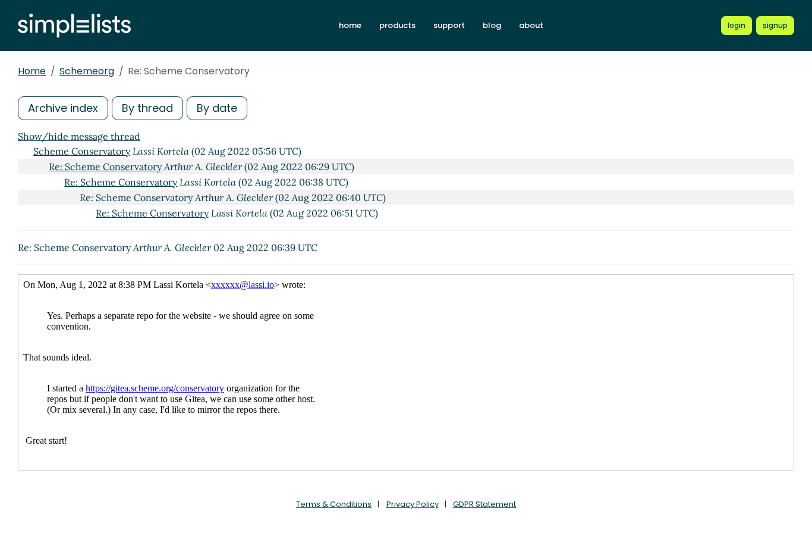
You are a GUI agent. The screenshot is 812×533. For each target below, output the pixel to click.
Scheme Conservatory (81, 151)
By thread (147, 108)
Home (32, 71)
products (397, 25)
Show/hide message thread (79, 136)
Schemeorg (86, 71)
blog (492, 25)
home (350, 25)
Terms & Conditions (334, 504)
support (449, 25)
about (531, 25)
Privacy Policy (412, 504)
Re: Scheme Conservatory (105, 167)
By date (217, 108)
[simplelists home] (74, 26)
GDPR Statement (484, 504)
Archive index (63, 108)
